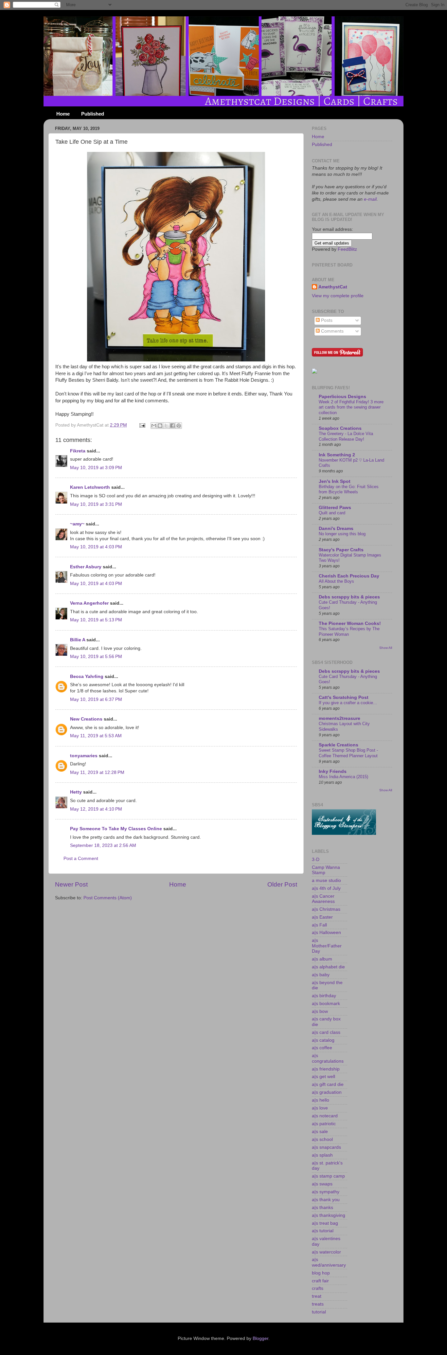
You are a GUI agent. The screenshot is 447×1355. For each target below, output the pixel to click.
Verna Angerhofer (89, 603)
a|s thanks (322, 1207)
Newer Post (71, 884)
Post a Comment (80, 858)
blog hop (321, 1273)
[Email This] (154, 425)
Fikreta (77, 451)
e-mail (370, 199)
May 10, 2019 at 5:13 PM (96, 619)
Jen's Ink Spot (334, 481)
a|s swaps (322, 1183)
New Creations (86, 719)
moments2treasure (339, 718)
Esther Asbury (85, 566)
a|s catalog (323, 1040)
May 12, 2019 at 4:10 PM (96, 809)
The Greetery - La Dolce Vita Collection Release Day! (346, 436)
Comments (332, 331)
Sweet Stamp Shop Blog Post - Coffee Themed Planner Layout (348, 753)
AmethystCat (332, 286)
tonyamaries (84, 755)
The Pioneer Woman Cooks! (350, 623)
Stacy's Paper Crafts (341, 549)
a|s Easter (322, 917)
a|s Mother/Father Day (327, 945)
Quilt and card (332, 512)
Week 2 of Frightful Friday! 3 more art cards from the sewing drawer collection (351, 407)
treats (318, 1304)
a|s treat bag (325, 1223)
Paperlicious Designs (342, 396)
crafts (317, 1288)
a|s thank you (326, 1199)
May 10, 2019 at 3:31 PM (96, 504)
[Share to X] (166, 425)
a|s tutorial (322, 1230)
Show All (385, 648)
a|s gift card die (328, 1084)
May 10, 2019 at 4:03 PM (96, 546)
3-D (315, 859)
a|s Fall (319, 925)
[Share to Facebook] (172, 425)
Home (63, 114)
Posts (326, 320)
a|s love (320, 1108)
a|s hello (320, 1100)
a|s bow (320, 1011)
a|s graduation (327, 1092)
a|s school (322, 1139)
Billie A (77, 639)
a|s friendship (326, 1069)
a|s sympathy (325, 1191)
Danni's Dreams (336, 528)
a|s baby (321, 974)
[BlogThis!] (160, 425)
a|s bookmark (326, 1003)
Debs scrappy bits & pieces (349, 597)
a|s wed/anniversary (329, 1262)
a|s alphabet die (328, 966)
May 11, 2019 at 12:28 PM (97, 772)
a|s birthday (324, 995)
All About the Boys (336, 581)
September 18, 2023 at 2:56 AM (103, 845)
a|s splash (322, 1155)
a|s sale (320, 1131)
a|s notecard (325, 1115)
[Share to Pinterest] (178, 425)
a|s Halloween (326, 932)
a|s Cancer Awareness (323, 899)
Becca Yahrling (86, 676)
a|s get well (323, 1076)
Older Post (282, 884)
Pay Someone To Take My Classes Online (116, 828)
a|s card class (326, 1032)
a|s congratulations (328, 1058)
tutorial (319, 1311)
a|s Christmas (326, 909)
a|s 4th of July (326, 888)
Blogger (260, 1338)
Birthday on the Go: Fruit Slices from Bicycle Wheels (349, 489)
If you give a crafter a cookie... (348, 702)
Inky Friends (333, 771)
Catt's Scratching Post (343, 697)
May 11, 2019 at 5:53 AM (96, 735)
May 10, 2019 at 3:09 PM (96, 467)
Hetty (76, 792)
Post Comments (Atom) (107, 897)
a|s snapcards (326, 1147)
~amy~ (77, 524)
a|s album (322, 959)
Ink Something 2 (337, 454)
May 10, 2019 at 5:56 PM (96, 656)
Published (92, 114)
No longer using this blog (342, 533)
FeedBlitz (347, 249)
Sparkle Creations (338, 744)
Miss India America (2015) (343, 776)
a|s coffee (322, 1047)
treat (316, 1296)
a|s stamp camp (328, 1176)
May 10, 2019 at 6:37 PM (96, 699)
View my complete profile (338, 295)
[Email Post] (142, 425)
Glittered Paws (335, 507)
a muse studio (326, 880)
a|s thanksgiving (328, 1215)
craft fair (320, 1280)
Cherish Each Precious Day (349, 576)
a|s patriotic (324, 1123)
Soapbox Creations (340, 428)
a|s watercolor (326, 1252)
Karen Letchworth (90, 487)
